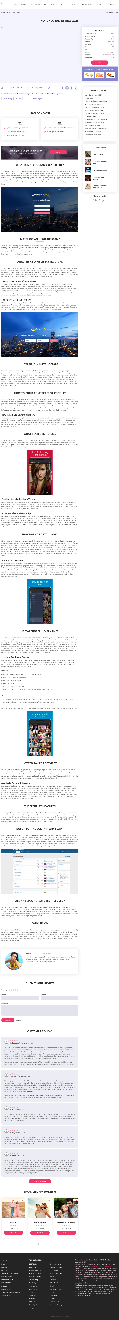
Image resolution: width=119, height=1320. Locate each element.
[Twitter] (71, 88)
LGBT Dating (33, 1264)
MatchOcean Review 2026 (93, 95)
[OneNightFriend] (89, 75)
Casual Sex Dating (35, 1277)
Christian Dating (55, 1264)
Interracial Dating (35, 1270)
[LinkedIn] (67, 88)
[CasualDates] (88, 170)
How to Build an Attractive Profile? (96, 119)
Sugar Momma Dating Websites (11, 1292)
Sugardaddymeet (56, 1289)
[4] (15, 990)
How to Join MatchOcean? (93, 116)
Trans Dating (33, 1280)
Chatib (52, 1286)
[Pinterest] (75, 88)
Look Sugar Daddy (57, 4)
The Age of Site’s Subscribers (94, 113)
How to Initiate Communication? (95, 122)
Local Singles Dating (56, 1267)
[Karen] (14, 961)
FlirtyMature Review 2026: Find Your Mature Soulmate (100, 187)
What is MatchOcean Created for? (96, 101)
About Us (4, 1270)
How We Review (6, 1277)
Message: (5, 1003)
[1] (9, 990)
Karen (28, 953)
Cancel (18, 1020)
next (43, 1244)
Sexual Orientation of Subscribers (96, 110)
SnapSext (32, 1299)
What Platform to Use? (92, 125)
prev (37, 1244)
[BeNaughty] (110, 75)
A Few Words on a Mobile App (94, 132)
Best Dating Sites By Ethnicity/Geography (47, 94)
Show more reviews (40, 1181)
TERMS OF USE (6, 1283)
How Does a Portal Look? (93, 135)
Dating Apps (54, 1280)
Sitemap (4, 1286)
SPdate (31, 1292)
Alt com (31, 1308)
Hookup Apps (86, 4)
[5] (17, 990)
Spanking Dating (34, 1305)
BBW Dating (54, 1270)
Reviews (23, 4)
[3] (13, 990)
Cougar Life (33, 1289)
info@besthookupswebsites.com (101, 1266)
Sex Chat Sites (6, 1289)
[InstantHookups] (88, 178)
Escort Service (35, 4)
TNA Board (32, 1295)
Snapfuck (32, 1302)
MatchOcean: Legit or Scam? (94, 104)
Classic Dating (7, 99)
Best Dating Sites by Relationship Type (15, 94)
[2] (11, 990)
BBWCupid (53, 1292)
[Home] (2, 3)
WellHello (53, 1299)
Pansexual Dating (56, 1305)
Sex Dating (32, 1283)
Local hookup (101, 4)
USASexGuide (54, 1302)
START (58, 152)
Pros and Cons (90, 98)
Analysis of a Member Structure (95, 107)
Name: (4, 994)
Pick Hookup (73, 4)
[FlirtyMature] (88, 186)
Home (15, 4)
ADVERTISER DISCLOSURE (9, 1273)
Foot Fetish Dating (35, 1273)
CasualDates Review (100, 170)
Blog (45, 4)
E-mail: (43, 994)
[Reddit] (95, 200)
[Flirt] (99, 75)
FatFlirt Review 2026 (100, 154)
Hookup (18, 99)
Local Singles (37, 99)
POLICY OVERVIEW (7, 1280)
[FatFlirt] (88, 154)
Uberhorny (53, 1295)
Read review (13, 1228)
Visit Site (100, 63)
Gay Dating (33, 1267)
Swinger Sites (5, 1295)
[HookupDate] (88, 162)
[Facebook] (62, 88)
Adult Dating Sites (56, 1273)
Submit (7, 1020)
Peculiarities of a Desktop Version (96, 129)
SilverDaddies (54, 1283)
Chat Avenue (33, 1286)
